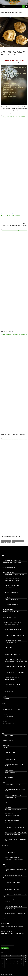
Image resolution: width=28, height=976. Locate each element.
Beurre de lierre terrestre (10, 754)
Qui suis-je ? (3, 553)
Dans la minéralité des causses (11, 599)
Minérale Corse (8, 597)
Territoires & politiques (8, 572)
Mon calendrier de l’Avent (9, 740)
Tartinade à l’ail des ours (10, 759)
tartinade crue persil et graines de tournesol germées (15, 765)
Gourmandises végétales (17, 48)
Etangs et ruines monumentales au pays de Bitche (15, 627)
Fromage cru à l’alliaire (10, 752)
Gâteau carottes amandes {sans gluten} (13, 906)
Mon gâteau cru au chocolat (11, 862)
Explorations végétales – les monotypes (12, 560)
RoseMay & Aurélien (9, 716)
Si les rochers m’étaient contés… (12, 624)
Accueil (2, 550)
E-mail (2, 944)
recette (9, 542)
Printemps (5, 747)
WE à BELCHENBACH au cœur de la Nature (12, 709)
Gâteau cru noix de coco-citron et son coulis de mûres (15, 870)
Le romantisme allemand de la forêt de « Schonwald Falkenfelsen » (16, 669)
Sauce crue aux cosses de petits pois (12, 784)
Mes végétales (6, 698)
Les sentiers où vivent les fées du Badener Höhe (15, 672)
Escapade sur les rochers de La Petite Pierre (14, 629)
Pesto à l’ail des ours (9, 757)
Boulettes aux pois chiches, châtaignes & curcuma (15, 832)
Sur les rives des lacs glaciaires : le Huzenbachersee (16, 661)
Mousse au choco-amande (10, 908)
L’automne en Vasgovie (9, 587)
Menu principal (26, 6)
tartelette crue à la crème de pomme (13, 887)
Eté (4, 782)
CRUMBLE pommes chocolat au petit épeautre (14, 889)
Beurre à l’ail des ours (9, 770)
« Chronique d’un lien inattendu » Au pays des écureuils (14, 575)
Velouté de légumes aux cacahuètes (12, 834)
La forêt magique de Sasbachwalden (12, 689)
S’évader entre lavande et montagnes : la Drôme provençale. (13, 615)
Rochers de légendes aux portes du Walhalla (14, 635)
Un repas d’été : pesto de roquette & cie (13, 795)
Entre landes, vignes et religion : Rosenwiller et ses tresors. (16, 632)
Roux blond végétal (9, 822)
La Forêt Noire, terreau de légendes (11, 652)
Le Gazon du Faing (8, 647)
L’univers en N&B (6, 701)
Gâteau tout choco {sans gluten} (12, 899)
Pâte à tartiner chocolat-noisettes (12, 882)
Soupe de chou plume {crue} (11, 772)
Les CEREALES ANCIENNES (8, 735)
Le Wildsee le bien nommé (10, 664)
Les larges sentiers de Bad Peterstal (12, 684)
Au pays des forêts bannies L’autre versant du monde (11, 929)
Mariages (5, 714)
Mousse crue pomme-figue (10, 872)
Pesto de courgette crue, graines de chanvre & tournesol (15, 790)
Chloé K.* (3, 6)
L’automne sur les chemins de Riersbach (13, 686)
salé (14, 542)
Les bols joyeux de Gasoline (9, 726)
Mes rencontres (6, 606)
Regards (5, 721)
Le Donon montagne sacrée (10, 642)
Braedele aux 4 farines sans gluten (12, 915)
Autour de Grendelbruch (10, 649)
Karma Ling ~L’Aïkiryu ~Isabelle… (10, 617)
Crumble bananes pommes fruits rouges (13, 875)
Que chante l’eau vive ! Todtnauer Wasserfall (14, 674)
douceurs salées (7, 48)
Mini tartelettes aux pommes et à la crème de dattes (16, 894)
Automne (5, 802)
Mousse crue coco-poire (10, 884)
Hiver (4, 825)
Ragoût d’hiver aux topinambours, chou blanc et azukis (15, 840)
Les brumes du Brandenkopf (11, 679)
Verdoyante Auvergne (9, 590)
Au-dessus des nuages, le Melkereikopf (13, 654)
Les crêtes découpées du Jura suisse (12, 592)
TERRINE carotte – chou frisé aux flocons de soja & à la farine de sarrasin (16, 813)
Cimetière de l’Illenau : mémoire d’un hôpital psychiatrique (12, 706)
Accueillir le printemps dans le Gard (11, 611)
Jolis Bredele (7, 901)
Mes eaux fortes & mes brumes (8, 567)
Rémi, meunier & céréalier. (8, 723)
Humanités (4, 703)
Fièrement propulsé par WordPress (6, 974)
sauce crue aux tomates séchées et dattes (14, 800)
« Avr (2, 968)
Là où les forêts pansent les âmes (12, 578)
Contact (4, 918)
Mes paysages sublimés (7, 565)
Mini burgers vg (8, 807)
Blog (2, 48)
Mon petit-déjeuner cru (10, 852)
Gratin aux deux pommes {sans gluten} (13, 809)
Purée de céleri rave (9, 777)
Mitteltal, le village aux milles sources (13, 659)
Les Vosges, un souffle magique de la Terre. (12, 622)
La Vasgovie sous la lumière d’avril (12, 585)
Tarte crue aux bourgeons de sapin (12, 850)
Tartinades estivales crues (10, 797)
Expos (3, 733)
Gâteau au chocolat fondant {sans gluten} (14, 859)
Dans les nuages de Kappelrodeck (12, 677)
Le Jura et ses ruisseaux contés (11, 604)
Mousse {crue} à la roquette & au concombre (14, 827)
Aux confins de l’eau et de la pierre (12, 580)
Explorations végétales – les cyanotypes (12, 562)
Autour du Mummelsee (9, 691)
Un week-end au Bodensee (8, 609)
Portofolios (3, 555)
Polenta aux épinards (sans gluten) (12, 820)
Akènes (4, 696)
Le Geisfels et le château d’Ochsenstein (13, 640)
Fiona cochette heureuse (8, 711)
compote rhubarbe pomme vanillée (12, 857)
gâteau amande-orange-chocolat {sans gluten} (15, 913)
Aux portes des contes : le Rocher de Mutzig (14, 637)
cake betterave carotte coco (11, 779)
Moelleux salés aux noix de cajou (13, 53)
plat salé (4, 542)
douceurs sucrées (6, 845)
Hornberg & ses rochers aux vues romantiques (15, 666)
